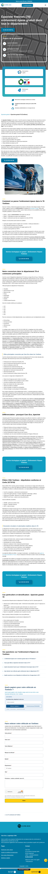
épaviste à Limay (38, 401)
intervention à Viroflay (14, 347)
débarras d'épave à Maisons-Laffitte (22, 342)
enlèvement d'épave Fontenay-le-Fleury (11, 441)
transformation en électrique (8, 560)
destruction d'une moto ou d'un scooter (33, 639)
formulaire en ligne (34, 208)
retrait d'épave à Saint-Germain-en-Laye (11, 345)
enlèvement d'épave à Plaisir (13, 404)
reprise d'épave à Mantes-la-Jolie (33, 442)
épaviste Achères (6, 338)
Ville (6, 772)
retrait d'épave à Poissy (37, 344)
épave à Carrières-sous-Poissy (29, 438)
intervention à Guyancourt (27, 401)
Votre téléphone (8, 746)
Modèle (6, 759)
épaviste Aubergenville (39, 398)
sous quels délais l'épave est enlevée (24, 515)
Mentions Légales (5, 858)
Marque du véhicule (9, 752)
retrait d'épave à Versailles (16, 447)
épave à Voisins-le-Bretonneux (32, 447)
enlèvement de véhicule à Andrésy (10, 438)
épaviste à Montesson (20, 403)
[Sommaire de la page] (45, 860)
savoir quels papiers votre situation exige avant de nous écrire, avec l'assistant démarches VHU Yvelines (22, 693)
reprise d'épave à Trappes (28, 345)
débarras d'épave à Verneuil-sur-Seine (17, 406)
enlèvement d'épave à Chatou (29, 400)
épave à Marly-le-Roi (38, 342)
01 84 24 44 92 (28, 5)
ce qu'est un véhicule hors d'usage (36, 236)
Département (8, 765)
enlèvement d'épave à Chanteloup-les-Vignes (12, 439)
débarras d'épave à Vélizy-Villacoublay (11, 407)
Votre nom (7, 739)
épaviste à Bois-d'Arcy (18, 338)
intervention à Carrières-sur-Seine (11, 400)
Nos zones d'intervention (7, 855)
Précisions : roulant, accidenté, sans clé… (15, 778)
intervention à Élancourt (7, 448)
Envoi (24, 800)
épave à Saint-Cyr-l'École (28, 404)
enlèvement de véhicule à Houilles (17, 341)
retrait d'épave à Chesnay (19, 339)
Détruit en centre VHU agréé (24, 1)
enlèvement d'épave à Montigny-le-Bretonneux (19, 344)
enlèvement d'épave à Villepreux (35, 406)
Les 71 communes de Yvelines (13, 814)
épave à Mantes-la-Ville (7, 403)
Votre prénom (8, 733)
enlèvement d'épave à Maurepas (9, 444)
